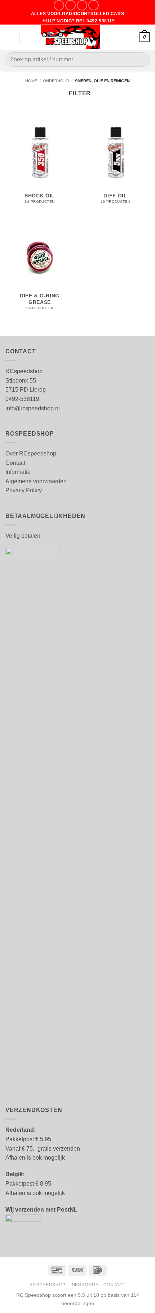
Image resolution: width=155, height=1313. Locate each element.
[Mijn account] (125, 37)
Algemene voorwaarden (36, 481)
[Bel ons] (93, 5)
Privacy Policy (23, 490)
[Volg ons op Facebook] (59, 5)
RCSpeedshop (48, 1284)
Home (31, 81)
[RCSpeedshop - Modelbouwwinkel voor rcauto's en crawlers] (70, 37)
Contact (15, 463)
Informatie (18, 472)
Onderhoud (56, 81)
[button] (9, 37)
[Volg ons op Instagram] (70, 5)
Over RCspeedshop (30, 453)
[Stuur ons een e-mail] (82, 5)
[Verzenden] (141, 60)
